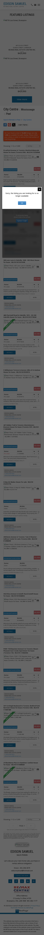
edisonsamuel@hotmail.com (13, 254)
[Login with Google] (9, 126)
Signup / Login (22, 221)
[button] (22, 875)
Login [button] (22, 124)
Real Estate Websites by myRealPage (22, 908)
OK (22, 203)
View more (22, 99)
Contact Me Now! (22, 875)
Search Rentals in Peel (11, 120)
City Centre (27, 120)
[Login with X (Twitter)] (13, 126)
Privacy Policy (35, 906)
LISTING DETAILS (10, 242)
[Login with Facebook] (5, 126)
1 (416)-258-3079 (9, 252)
